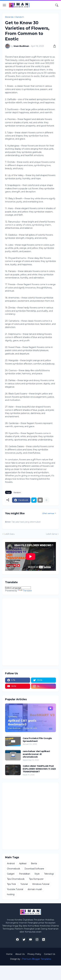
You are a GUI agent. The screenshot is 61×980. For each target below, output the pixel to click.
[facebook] (17, 939)
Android (11, 863)
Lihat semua (48, 513)
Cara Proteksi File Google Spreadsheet (37, 739)
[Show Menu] (4, 5)
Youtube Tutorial (15, 889)
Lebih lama (51, 534)
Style (37, 874)
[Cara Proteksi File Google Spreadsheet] (13, 741)
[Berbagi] (53, 46)
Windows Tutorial (40, 884)
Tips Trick (11, 884)
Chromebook (13, 868)
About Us (20, 954)
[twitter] (24, 939)
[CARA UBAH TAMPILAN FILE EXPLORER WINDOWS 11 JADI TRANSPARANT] (13, 770)
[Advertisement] (30, 632)
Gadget (10, 874)
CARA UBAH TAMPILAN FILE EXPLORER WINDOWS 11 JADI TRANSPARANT (39, 769)
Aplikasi (22, 863)
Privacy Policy (34, 954)
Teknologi (49, 874)
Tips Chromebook (15, 879)
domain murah (35, 889)
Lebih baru (9, 534)
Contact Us (49, 954)
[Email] (40, 500)
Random (19, 17)
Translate (27, 590)
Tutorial (24, 884)
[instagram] (37, 939)
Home (9, 954)
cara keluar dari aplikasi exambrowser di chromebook (36, 754)
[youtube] (30, 939)
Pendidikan (24, 874)
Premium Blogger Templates (36, 959)
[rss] (43, 939)
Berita (34, 863)
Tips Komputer (36, 879)
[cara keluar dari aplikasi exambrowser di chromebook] (13, 755)
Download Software (34, 868)
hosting (10, 894)
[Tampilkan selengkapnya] (46, 500)
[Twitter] (34, 500)
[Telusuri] (56, 5)
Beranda (9, 17)
